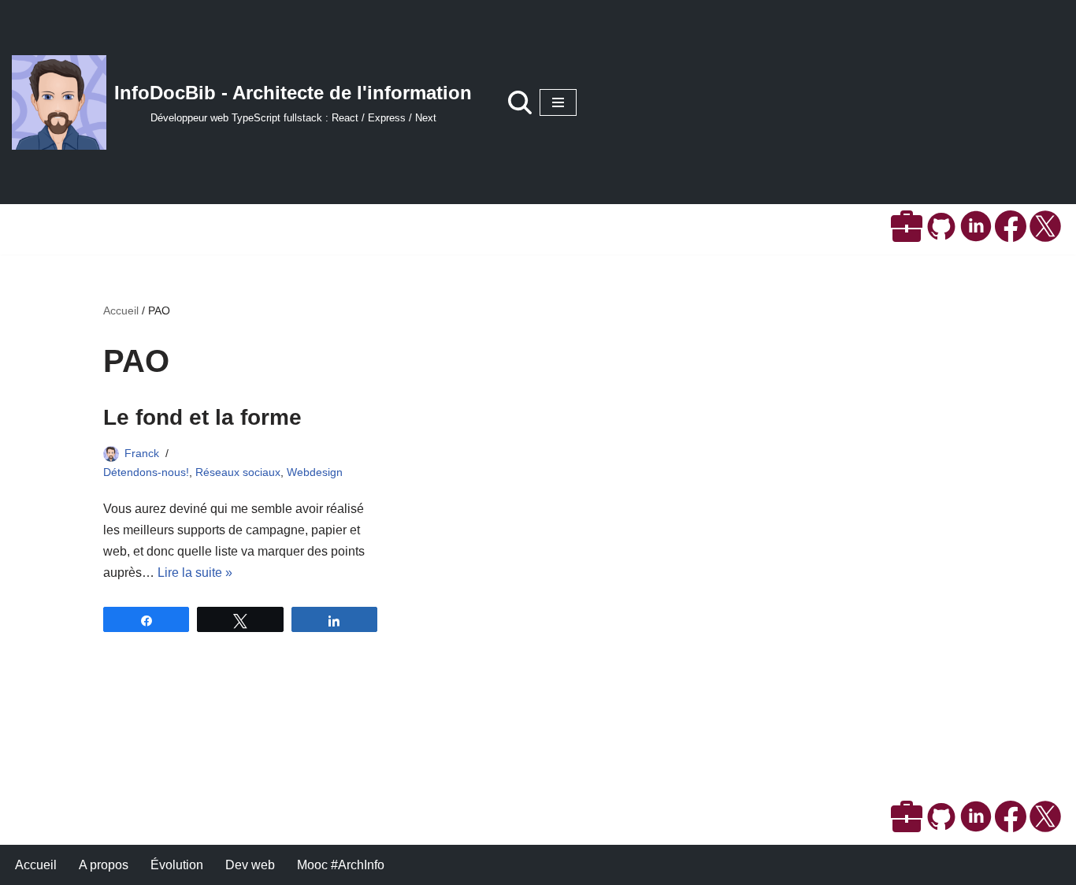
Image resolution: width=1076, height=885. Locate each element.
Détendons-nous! (146, 472)
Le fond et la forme (202, 417)
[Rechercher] (520, 102)
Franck (141, 453)
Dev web (250, 865)
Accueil (121, 310)
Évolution (176, 865)
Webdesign (315, 472)
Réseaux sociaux (237, 472)
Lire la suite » (195, 572)
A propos (103, 865)
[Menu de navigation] (558, 102)
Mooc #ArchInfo (340, 865)
